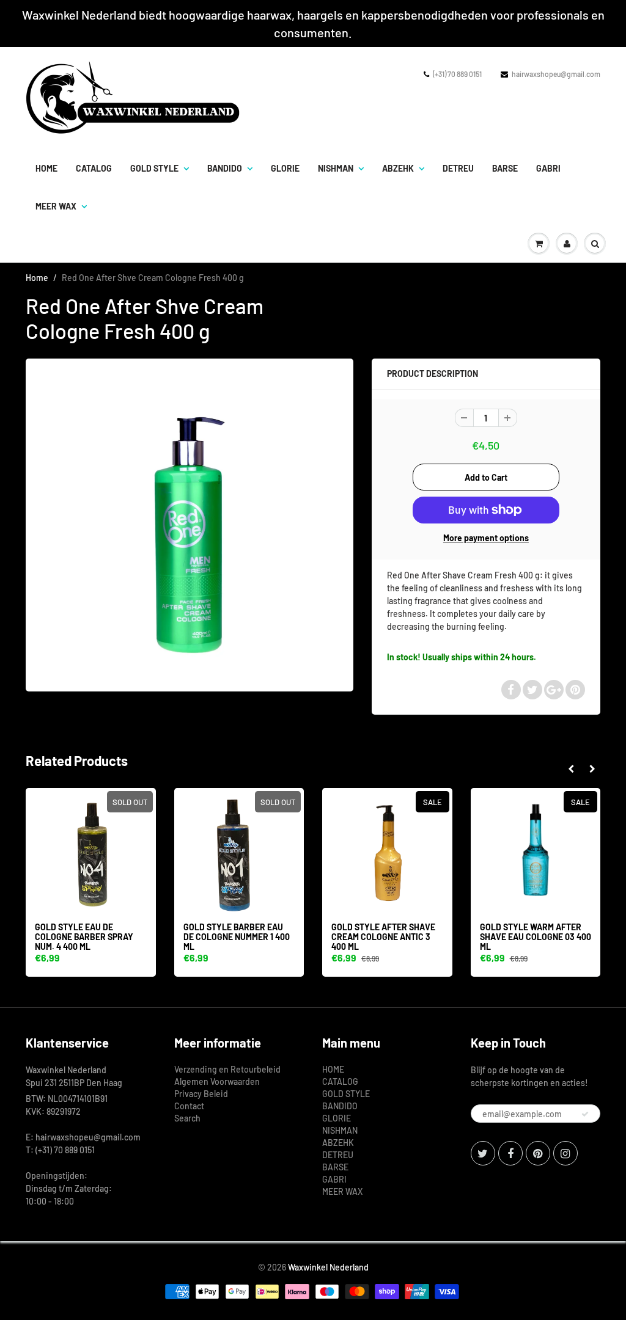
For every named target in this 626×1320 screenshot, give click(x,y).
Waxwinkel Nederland (328, 1267)
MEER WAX (55, 206)
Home (37, 277)
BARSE (505, 168)
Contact (189, 1106)
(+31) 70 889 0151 (457, 74)
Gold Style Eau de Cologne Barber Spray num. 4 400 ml (84, 937)
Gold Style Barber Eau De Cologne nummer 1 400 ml (236, 937)
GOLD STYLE (154, 168)
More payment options (486, 538)
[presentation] (570, 769)
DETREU (458, 168)
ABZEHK (398, 168)
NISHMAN (335, 168)
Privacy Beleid (201, 1093)
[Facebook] (510, 1153)
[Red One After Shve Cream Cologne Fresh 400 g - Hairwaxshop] (189, 523)
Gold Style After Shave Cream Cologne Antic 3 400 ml (383, 937)
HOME (46, 168)
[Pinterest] (538, 1153)
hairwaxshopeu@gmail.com (556, 74)
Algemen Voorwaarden (217, 1081)
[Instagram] (565, 1153)
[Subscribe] (585, 1114)
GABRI (548, 168)
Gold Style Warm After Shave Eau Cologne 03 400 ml (535, 937)
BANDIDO (224, 168)
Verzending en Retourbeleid (227, 1069)
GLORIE (285, 168)
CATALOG (94, 168)
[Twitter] (483, 1153)
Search (187, 1118)
